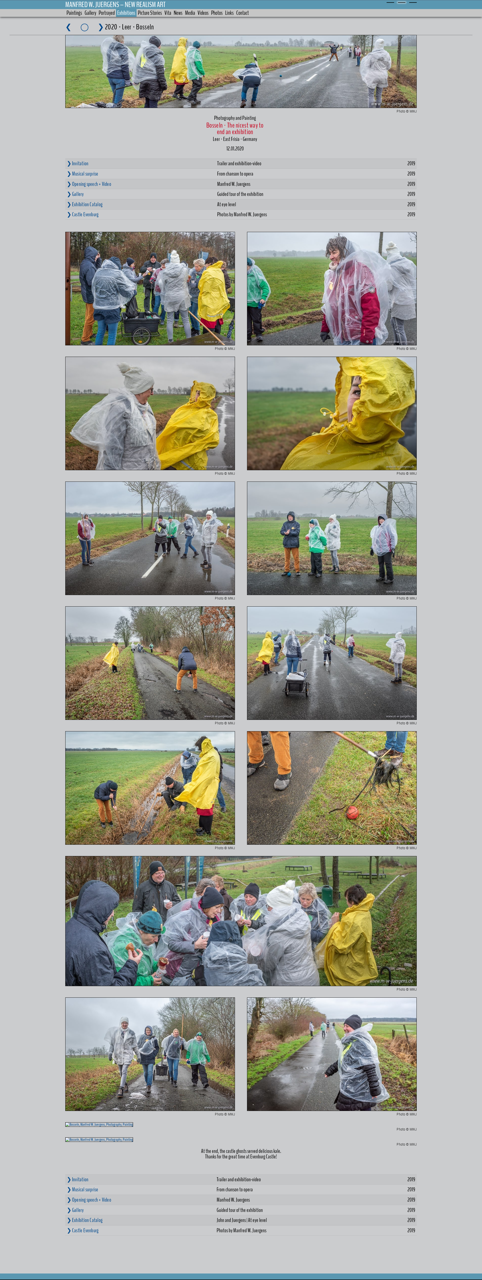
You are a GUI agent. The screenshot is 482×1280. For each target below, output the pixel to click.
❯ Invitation (78, 163)
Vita (167, 13)
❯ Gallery (75, 194)
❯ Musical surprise (82, 174)
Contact (242, 13)
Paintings (74, 13)
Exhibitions (126, 13)
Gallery (90, 13)
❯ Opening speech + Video (89, 184)
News (178, 13)
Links (229, 13)
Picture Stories (150, 13)
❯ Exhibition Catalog (84, 204)
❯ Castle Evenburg (83, 214)
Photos (217, 13)
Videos (203, 13)
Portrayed (107, 13)
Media (190, 13)
